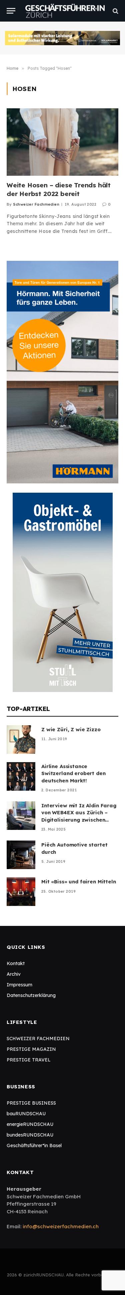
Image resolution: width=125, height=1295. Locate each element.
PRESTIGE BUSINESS (31, 1103)
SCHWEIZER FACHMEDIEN (38, 1039)
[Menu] (11, 10)
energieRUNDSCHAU (30, 1124)
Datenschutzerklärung (31, 995)
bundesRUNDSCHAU (30, 1135)
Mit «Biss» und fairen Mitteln (78, 881)
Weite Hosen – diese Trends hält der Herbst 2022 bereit (59, 189)
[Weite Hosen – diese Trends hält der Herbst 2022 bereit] (62, 142)
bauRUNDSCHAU (26, 1114)
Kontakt (16, 963)
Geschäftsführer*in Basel (34, 1145)
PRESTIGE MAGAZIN (31, 1049)
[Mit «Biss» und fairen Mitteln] (21, 891)
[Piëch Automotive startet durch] (21, 855)
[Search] (114, 10)
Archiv (14, 974)
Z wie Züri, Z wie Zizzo (71, 729)
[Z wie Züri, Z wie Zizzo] (21, 739)
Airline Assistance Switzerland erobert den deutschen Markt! (73, 773)
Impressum (19, 985)
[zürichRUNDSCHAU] (65, 11)
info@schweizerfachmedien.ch (61, 1226)
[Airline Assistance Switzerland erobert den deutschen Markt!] (21, 776)
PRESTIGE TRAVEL (29, 1060)
